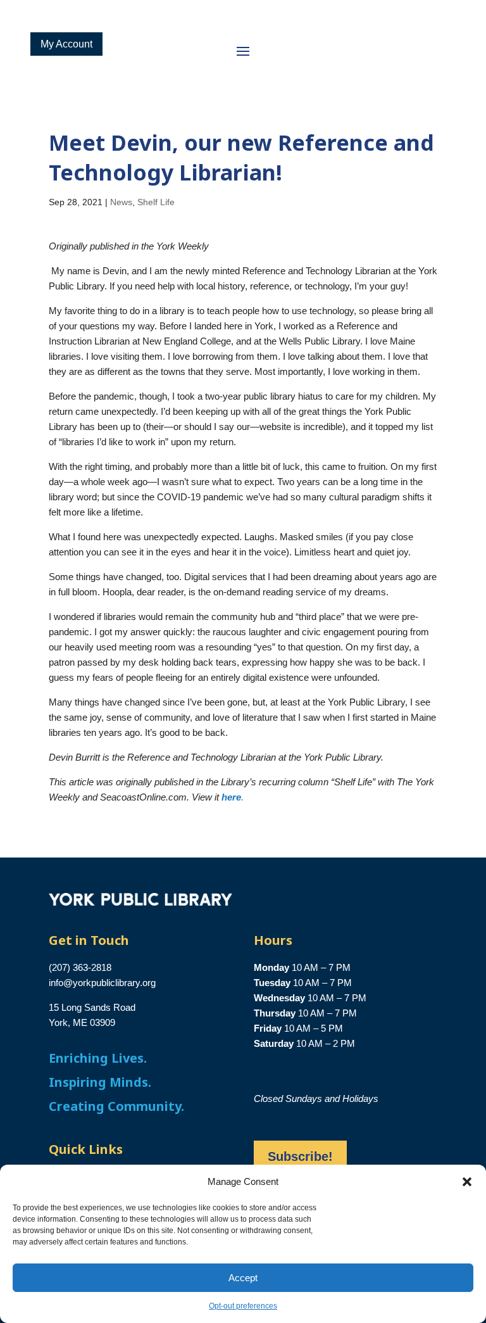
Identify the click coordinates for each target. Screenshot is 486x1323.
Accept (243, 1277)
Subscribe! (300, 1156)
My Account (66, 44)
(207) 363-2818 (80, 967)
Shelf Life (156, 202)
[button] (467, 1181)
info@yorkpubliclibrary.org (102, 982)
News (121, 202)
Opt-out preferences (243, 1305)
